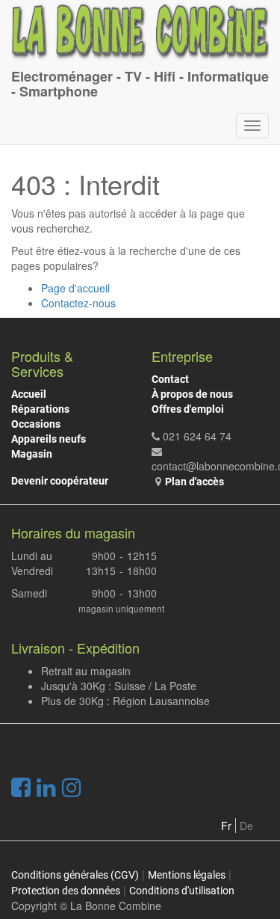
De (246, 825)
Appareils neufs (48, 439)
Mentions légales (186, 875)
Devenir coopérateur (59, 481)
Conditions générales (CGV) (75, 875)
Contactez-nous (78, 302)
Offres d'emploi (188, 409)
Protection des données (65, 891)
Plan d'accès (194, 482)
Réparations (40, 409)
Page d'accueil (75, 287)
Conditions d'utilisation (181, 891)
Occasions (35, 424)
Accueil (28, 394)
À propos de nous (192, 394)
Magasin (31, 454)
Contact (170, 379)
